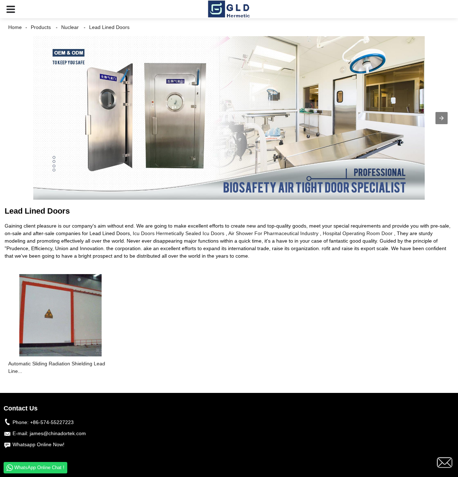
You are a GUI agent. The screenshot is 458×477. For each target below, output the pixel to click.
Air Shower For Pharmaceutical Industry (273, 233)
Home (15, 27)
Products (41, 27)
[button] (10, 9)
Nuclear (70, 27)
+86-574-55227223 (52, 422)
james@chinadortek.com (58, 433)
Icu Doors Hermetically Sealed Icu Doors (178, 233)
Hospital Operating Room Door (358, 233)
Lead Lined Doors (109, 27)
